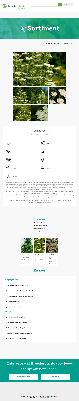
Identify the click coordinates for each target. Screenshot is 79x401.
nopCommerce (44, 398)
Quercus (26, 255)
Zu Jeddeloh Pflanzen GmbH (16, 338)
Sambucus (39, 255)
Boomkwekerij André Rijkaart (17, 322)
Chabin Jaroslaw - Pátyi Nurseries (18, 328)
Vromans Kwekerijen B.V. (15, 307)
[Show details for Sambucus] (39, 245)
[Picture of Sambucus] (22, 95)
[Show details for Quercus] (27, 245)
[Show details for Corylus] (52, 245)
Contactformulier (23, 377)
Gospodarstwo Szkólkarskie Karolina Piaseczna (23, 291)
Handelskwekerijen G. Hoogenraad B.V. (20, 296)
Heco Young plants (13, 301)
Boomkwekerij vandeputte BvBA (17, 285)
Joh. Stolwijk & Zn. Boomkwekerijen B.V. (20, 333)
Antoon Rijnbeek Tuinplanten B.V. (18, 317)
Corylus (50, 255)
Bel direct (55, 377)
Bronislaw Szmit (39, 223)
